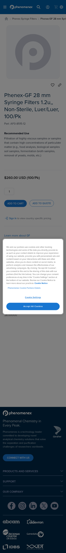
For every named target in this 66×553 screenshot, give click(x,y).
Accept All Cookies (33, 306)
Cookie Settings (33, 297)
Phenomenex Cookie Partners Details (24, 287)
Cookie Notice (41, 283)
